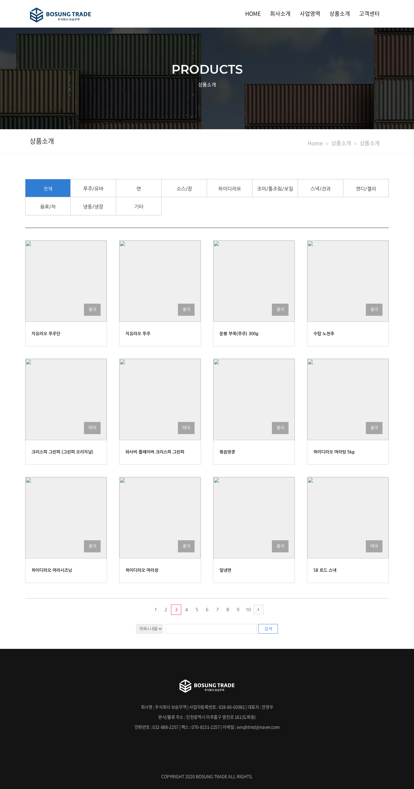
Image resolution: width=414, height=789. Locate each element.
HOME (253, 13)
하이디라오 (229, 188)
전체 (47, 188)
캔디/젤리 (366, 188)
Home (315, 143)
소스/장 (184, 188)
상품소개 (339, 13)
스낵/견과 (320, 188)
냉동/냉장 (93, 206)
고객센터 (369, 13)
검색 (268, 629)
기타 (138, 206)
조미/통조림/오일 (275, 188)
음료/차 (48, 206)
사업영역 (310, 13)
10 (248, 609)
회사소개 (280, 13)
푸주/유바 (93, 188)
